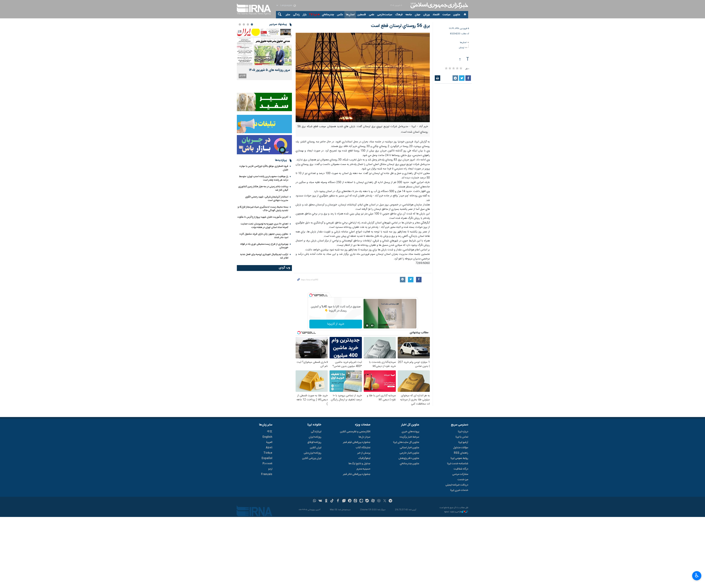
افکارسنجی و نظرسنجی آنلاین (355, 432)
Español (267, 458)
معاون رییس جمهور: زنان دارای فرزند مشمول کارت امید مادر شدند (263, 236)
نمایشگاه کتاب (363, 447)
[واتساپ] (314, 501)
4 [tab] (240, 24)
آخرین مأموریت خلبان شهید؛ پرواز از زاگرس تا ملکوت (262, 217)
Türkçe (267, 453)
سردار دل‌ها (364, 437)
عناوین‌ (456, 14)
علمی (371, 14)
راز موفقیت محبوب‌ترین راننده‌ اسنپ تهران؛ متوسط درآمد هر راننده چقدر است (263, 178)
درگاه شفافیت (461, 469)
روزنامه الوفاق (314, 442)
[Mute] (372, 325)
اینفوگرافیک (364, 458)
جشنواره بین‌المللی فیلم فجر (356, 442)
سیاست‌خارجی (384, 14)
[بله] (367, 501)
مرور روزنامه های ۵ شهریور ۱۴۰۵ (269, 70)
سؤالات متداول (460, 447)
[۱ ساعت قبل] (264, 47)
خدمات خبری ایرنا (459, 490)
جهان (417, 14)
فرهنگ (399, 14)
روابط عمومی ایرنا (459, 458)
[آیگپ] (361, 501)
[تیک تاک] (332, 501)
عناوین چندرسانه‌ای (409, 463)
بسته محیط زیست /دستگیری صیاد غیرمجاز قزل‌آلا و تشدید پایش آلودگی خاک (263, 209)
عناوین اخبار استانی (409, 447)
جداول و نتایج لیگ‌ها (359, 463)
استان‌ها (350, 14)
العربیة (269, 442)
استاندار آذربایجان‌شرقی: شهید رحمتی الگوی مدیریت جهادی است (266, 198)
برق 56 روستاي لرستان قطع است (400, 26)
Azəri (269, 447)
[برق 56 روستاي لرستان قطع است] (363, 77)
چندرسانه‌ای (328, 14)
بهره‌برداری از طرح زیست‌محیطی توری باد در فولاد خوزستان (264, 246)
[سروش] (349, 501)
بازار (304, 14)
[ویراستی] (343, 501)
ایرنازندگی (316, 432)
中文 (269, 432)
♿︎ (696, 575)
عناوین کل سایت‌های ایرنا (406, 442)
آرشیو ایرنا (463, 442)
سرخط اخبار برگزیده (409, 437)
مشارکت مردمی (460, 474)
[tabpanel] (264, 54)
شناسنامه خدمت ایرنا (457, 463)
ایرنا (438, 5)
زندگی (296, 14)
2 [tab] (248, 24)
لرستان (461, 47)
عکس (340, 14)
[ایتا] (355, 501)
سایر (288, 14)
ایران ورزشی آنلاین (311, 458)
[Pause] (367, 325)
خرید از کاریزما (335, 323)
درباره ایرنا (463, 432)
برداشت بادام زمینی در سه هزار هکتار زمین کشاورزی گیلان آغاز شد (263, 188)
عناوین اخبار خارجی (409, 453)
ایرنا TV (313, 14)
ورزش (426, 14)
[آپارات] (372, 501)
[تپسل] (311, 295)
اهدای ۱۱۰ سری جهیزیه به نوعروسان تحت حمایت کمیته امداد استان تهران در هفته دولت (264, 225)
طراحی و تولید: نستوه (453, 511)
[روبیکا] (378, 501)
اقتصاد (436, 14)
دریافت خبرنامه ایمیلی (456, 485)
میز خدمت (463, 479)
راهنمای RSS (461, 453)
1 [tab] (252, 24)
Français (266, 474)
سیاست (446, 14)
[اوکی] (326, 501)
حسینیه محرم (363, 469)
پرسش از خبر (363, 453)
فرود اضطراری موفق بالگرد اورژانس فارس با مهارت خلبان (263, 168)
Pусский (267, 463)
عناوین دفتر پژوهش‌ (408, 458)
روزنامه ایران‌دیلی (312, 453)
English (267, 437)
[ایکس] (384, 501)
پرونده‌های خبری (410, 432)
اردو (270, 469)
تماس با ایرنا (461, 437)
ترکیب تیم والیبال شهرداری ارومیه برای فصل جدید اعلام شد (264, 256)
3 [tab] (244, 24)
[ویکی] (320, 501)
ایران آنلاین (315, 447)
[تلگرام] (390, 501)
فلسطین (361, 14)
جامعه (409, 14)
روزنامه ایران (315, 437)
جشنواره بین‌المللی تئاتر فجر (356, 474)
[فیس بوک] (337, 501)
